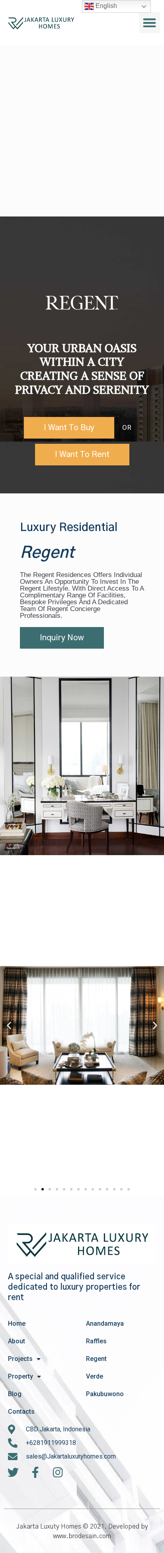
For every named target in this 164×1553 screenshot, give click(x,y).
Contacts (21, 1411)
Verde (94, 1376)
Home (16, 1323)
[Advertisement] (82, 130)
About (16, 1341)
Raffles (96, 1341)
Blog (14, 1394)
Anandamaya (105, 1323)
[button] (149, 22)
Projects (20, 1359)
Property (20, 1376)
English (105, 5)
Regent (96, 1359)
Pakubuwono (105, 1394)
